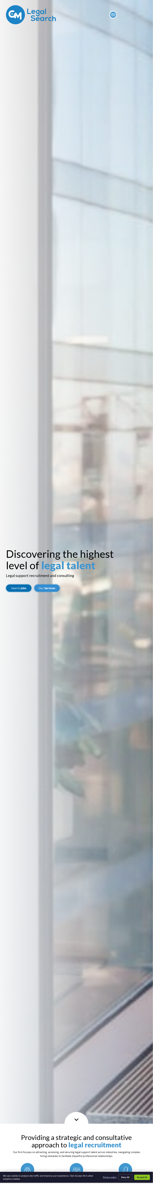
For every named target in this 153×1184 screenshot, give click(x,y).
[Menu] (113, 14)
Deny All (125, 1177)
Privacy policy (110, 1177)
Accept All (142, 1177)
